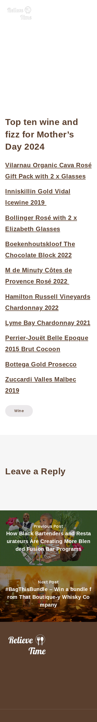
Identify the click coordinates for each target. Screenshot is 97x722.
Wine (19, 410)
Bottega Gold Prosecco (41, 364)
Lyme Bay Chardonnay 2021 (47, 322)
